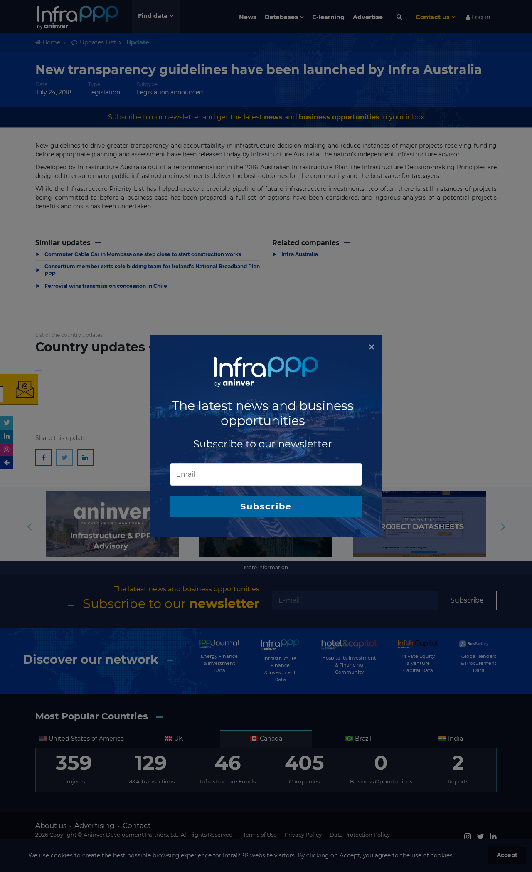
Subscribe (266, 506)
